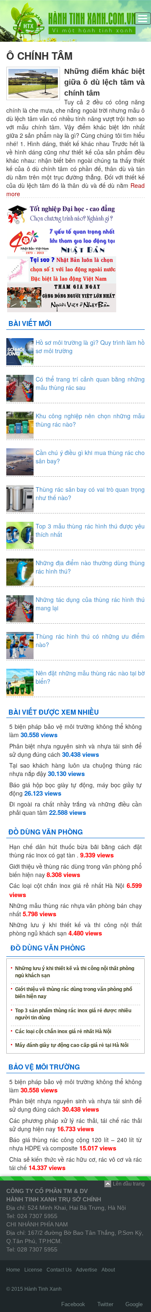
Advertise (86, 1270)
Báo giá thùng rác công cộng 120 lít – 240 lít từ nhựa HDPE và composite (75, 1143)
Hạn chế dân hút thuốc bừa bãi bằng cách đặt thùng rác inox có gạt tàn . (75, 850)
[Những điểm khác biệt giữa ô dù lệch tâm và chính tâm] (33, 82)
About (108, 1270)
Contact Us (59, 1270)
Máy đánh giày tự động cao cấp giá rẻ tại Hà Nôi (71, 1045)
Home (13, 1270)
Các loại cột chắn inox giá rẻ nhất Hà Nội (66, 885)
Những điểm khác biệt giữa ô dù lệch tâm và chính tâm (104, 82)
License (33, 1270)
